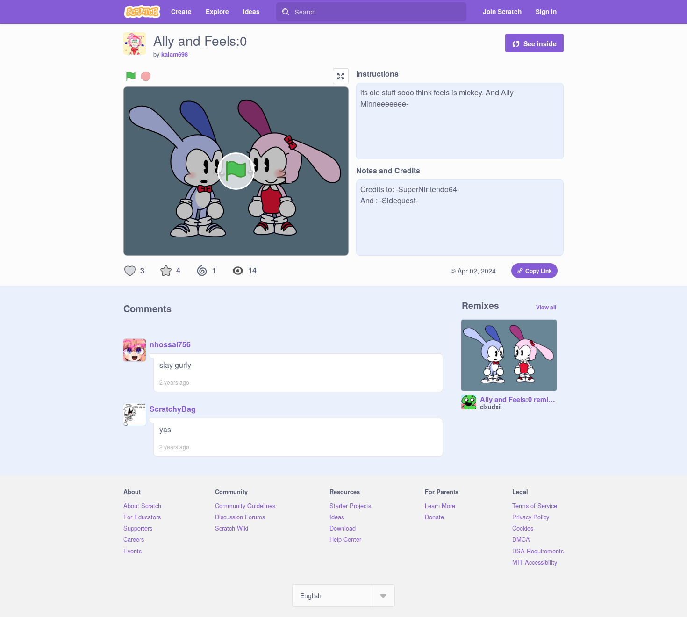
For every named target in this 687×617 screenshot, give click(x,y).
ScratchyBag (173, 408)
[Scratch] (142, 11)
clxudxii (490, 406)
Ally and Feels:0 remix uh (518, 399)
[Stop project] (145, 76)
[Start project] (130, 76)
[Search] (285, 11)
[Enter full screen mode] (341, 76)
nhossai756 (170, 344)
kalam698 (174, 54)
